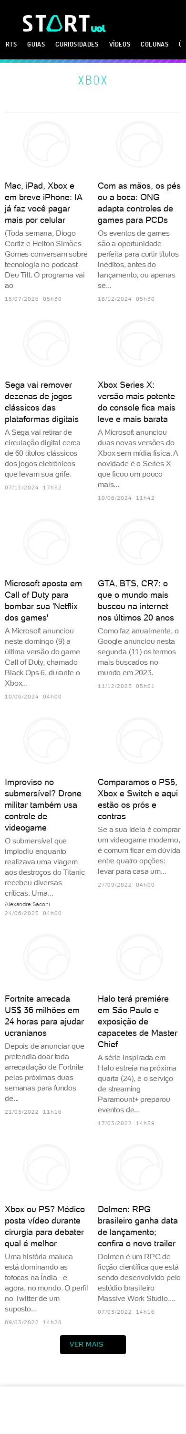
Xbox (93, 79)
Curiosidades (76, 43)
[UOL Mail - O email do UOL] (123, 21)
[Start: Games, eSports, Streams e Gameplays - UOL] (57, 23)
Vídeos (120, 43)
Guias (36, 43)
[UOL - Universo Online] (98, 28)
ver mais (86, 1344)
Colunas (154, 43)
